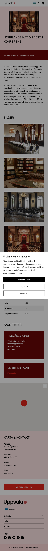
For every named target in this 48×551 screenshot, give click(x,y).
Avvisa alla (24, 293)
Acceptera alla (24, 279)
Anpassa (24, 286)
